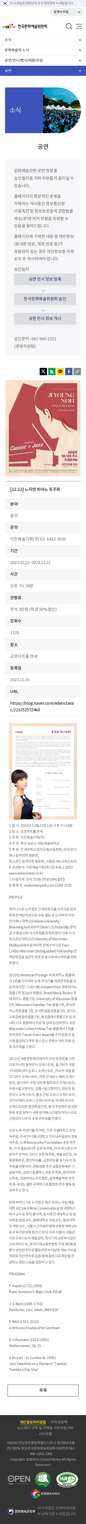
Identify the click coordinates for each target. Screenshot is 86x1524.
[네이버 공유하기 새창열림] (51, 371)
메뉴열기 (78, 26)
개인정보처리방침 (32, 1422)
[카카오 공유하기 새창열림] (60, 371)
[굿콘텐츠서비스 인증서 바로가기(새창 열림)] (45, 1491)
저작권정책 (59, 1422)
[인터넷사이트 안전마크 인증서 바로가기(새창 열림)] (43, 1475)
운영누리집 (61, 12)
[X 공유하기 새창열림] (43, 371)
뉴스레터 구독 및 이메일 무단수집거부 (45, 1428)
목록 (43, 1390)
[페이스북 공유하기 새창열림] (68, 371)
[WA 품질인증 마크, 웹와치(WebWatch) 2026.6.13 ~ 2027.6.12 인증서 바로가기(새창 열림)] (67, 1474)
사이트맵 (45, 1434)
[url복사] (77, 371)
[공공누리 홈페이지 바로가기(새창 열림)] (19, 1478)
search (69, 26)
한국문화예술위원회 (36, 26)
